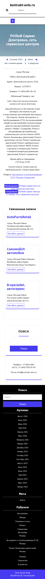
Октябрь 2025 (22, 455)
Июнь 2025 (22, 471)
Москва (19, 177)
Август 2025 (23, 463)
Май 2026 (22, 428)
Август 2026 (23, 416)
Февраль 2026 (22, 440)
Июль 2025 (22, 467)
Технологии (22, 560)
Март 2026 (22, 436)
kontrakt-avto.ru (22, 5)
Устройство (22, 564)
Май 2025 (22, 475)
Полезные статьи (22, 521)
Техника (22, 557)
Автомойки (22, 532)
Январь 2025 (22, 487)
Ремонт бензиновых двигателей (22, 548)
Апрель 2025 (22, 479)
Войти (22, 500)
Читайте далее (16, 233)
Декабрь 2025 (22, 448)
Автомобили (22, 513)
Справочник (29, 177)
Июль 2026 (22, 420)
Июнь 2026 (22, 424)
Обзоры (22, 517)
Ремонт (23, 525)
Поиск (7, 10)
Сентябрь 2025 (22, 459)
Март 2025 (22, 483)
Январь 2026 (22, 444)
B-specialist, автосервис (16, 287)
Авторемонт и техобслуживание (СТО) (22, 540)
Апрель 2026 (22, 432)
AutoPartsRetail (19, 217)
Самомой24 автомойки (16, 251)
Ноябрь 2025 (22, 451)
